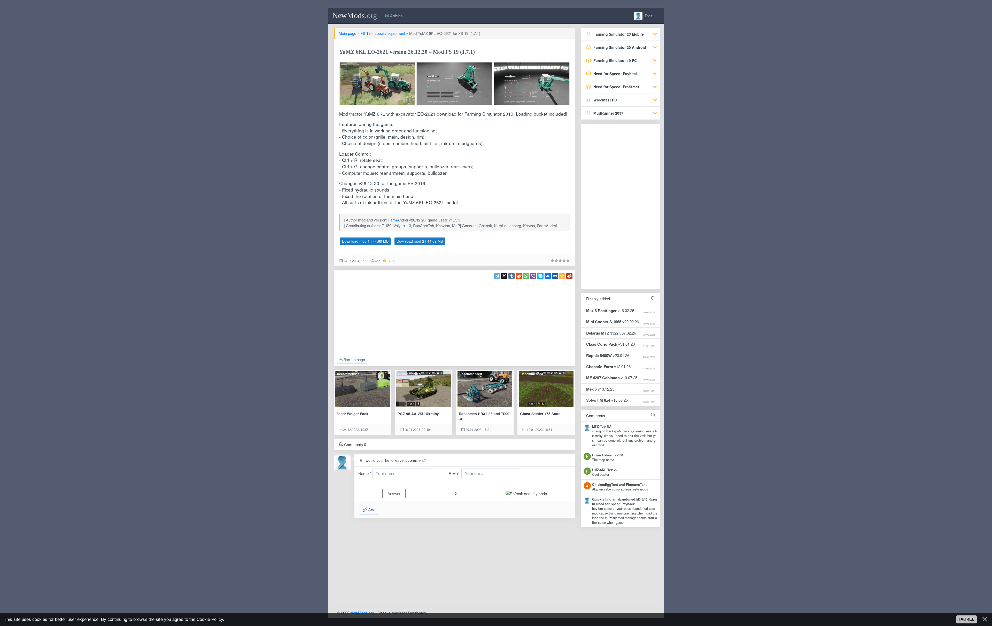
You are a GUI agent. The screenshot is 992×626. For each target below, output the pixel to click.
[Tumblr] (511, 276)
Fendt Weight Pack (352, 413)
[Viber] (533, 276)
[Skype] (540, 276)
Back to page (354, 359)
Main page (347, 33)
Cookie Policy (210, 619)
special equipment (390, 33)
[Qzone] (562, 276)
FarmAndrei (398, 220)
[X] (504, 276)
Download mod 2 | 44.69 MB (420, 241)
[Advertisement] (455, 315)
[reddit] (519, 276)
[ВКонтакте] (548, 276)
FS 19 (365, 33)
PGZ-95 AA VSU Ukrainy (418, 413)
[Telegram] (497, 276)
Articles (396, 15)
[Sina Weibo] (569, 276)
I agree (966, 619)
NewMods (354, 15)
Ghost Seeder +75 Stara (540, 413)
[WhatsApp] (526, 276)
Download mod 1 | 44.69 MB (365, 241)
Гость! (650, 15)
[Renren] (555, 276)
